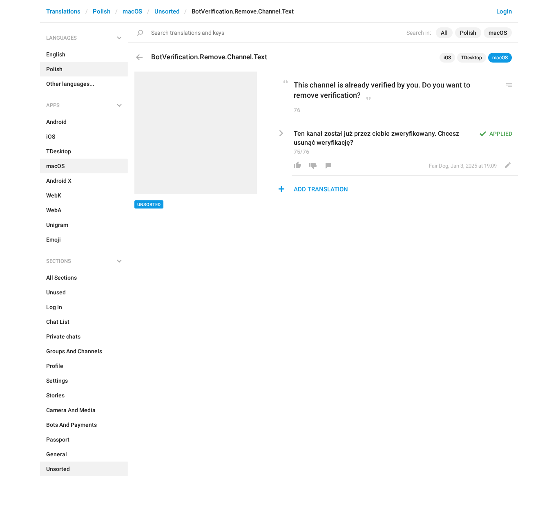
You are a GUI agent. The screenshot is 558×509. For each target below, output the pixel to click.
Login (504, 11)
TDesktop (471, 58)
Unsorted (166, 11)
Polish (101, 11)
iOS (447, 58)
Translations (63, 11)
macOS (132, 11)
